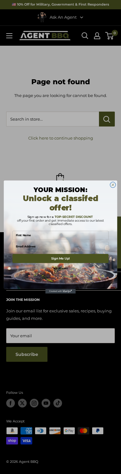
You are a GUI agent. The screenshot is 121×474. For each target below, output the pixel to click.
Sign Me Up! (60, 258)
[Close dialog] (113, 184)
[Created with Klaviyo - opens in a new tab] (60, 291)
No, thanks (60, 268)
